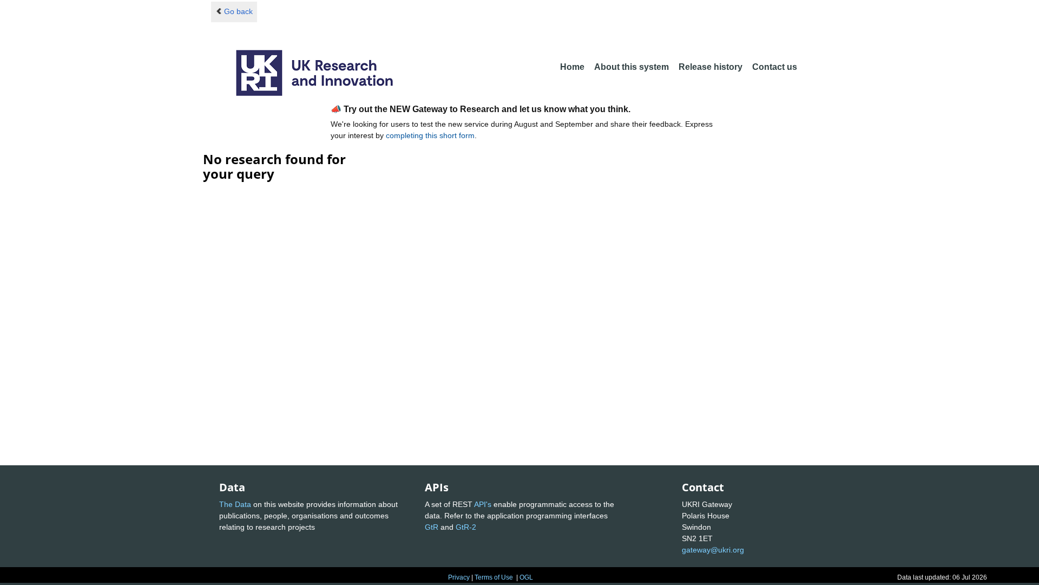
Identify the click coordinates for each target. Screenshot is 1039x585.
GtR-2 (466, 527)
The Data (235, 504)
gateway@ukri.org (713, 549)
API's (482, 504)
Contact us (774, 67)
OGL (526, 577)
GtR (431, 527)
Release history (710, 67)
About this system (631, 67)
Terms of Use (494, 577)
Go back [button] (238, 11)
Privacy (459, 577)
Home (572, 67)
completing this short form (430, 135)
